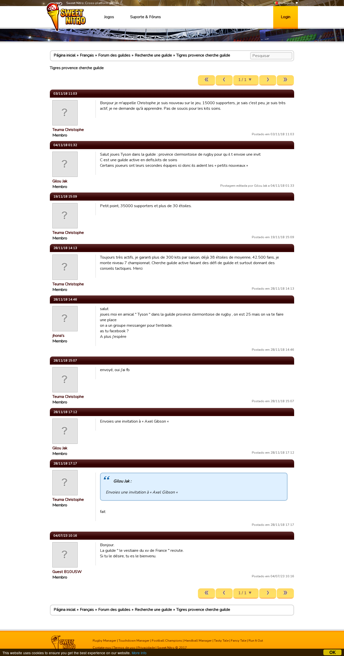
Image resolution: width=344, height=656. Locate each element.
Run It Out (256, 640)
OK (332, 652)
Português (286, 3)
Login (285, 17)
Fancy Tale (238, 640)
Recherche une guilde (153, 55)
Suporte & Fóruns (145, 17)
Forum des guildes (114, 55)
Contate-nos (102, 647)
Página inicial (65, 55)
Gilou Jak (59, 181)
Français (87, 55)
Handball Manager (198, 640)
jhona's (58, 335)
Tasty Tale (221, 640)
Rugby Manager (104, 640)
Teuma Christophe (68, 129)
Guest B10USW (67, 572)
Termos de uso (124, 647)
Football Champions (167, 640)
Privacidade (146, 647)
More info (139, 652)
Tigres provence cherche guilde (203, 55)
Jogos (109, 17)
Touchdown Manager (134, 640)
